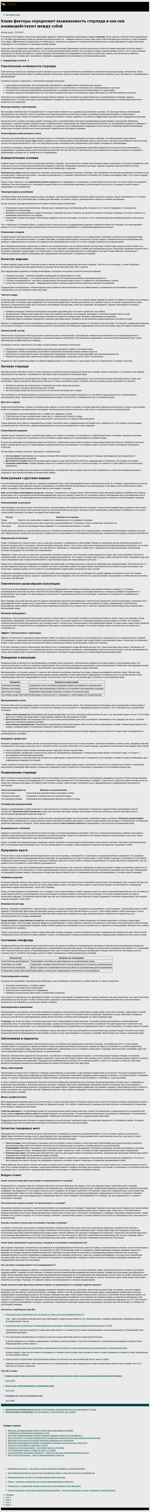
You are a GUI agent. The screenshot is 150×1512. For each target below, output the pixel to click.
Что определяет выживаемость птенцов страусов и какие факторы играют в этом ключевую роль (54, 1337)
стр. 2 (8, 1499)
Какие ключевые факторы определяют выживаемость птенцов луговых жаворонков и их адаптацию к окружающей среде (66, 1348)
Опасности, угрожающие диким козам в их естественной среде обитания (44, 1486)
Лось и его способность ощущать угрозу (28, 1445)
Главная (9, 1494)
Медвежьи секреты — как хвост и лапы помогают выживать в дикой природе (46, 1468)
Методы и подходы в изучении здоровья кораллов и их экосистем (40, 1440)
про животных (13, 14)
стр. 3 (8, 1502)
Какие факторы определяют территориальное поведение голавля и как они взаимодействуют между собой (59, 1325)
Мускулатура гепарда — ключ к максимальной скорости (36, 1455)
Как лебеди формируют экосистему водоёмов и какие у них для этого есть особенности (51, 1473)
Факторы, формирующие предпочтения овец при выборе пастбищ (40, 1430)
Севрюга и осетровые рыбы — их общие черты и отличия (36, 1448)
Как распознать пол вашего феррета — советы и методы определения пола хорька (48, 1452)
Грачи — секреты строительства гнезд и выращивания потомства (40, 1481)
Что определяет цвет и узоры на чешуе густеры (32, 1450)
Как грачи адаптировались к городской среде (30, 1386)
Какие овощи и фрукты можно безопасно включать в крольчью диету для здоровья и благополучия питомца (64, 1376)
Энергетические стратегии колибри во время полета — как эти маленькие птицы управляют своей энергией (61, 1490)
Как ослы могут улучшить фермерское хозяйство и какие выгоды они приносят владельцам (54, 1438)
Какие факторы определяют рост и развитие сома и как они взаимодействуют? (45, 1314)
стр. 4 (8, 1504)
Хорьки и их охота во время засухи (24, 1395)
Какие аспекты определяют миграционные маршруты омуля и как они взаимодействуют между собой (57, 1359)
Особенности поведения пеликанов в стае (28, 1433)
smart (10, 32)
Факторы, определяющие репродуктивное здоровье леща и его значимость (45, 1435)
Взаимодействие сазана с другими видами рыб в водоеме (37, 1477)
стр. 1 (8, 1497)
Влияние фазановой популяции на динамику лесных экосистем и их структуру (47, 1443)
